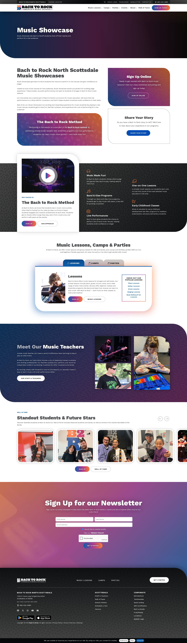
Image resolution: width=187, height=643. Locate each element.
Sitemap (80, 623)
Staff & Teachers (101, 596)
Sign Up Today (161, 8)
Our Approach (47, 224)
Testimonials (139, 599)
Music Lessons (94, 8)
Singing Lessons (133, 292)
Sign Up (29, 224)
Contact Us (146, 2)
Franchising (123, 2)
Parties (115, 8)
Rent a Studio (139, 609)
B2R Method (138, 596)
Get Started (159, 580)
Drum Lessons (133, 289)
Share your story (138, 133)
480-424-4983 (162, 2)
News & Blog (139, 602)
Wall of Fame (144, 8)
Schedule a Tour (101, 606)
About (132, 8)
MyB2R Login (112, 2)
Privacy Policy (57, 623)
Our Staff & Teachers (31, 378)
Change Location (55, 2)
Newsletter (135, 2)
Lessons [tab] (74, 263)
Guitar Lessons (134, 286)
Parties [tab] (114, 263)
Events (124, 8)
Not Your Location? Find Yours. (27, 601)
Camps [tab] (95, 263)
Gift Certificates (140, 606)
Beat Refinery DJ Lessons (134, 296)
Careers (98, 609)
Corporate (140, 593)
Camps (106, 8)
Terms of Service (69, 623)
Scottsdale (101, 593)
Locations (138, 616)
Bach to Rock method (77, 127)
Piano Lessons (133, 283)
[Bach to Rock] (35, 7)
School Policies (101, 602)
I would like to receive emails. (94, 529)
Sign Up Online (138, 95)
